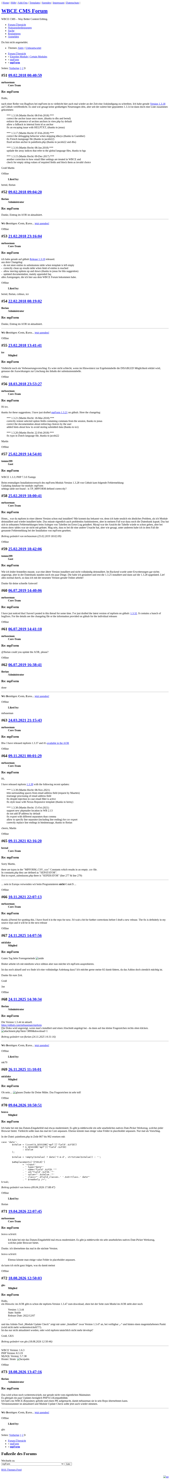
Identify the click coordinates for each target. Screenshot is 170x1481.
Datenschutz (72, 2)
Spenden (46, 2)
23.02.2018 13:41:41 (25, 345)
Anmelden (13, 36)
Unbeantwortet (33, 48)
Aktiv (21, 48)
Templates (34, 2)
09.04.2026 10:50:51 (25, 1105)
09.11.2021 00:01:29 (25, 756)
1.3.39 (30, 784)
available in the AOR (58, 743)
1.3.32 (133, 613)
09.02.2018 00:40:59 (25, 75)
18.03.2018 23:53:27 (25, 384)
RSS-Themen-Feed (11, 1469)
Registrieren (14, 33)
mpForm (14, 59)
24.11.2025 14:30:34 (25, 999)
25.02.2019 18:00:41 (25, 496)
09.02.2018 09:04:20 (25, 192)
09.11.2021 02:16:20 (25, 841)
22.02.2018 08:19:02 (25, 301)
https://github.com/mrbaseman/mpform (21, 1025)
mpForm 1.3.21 (59, 412)
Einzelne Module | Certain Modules (28, 56)
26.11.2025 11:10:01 (25, 1069)
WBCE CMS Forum (24, 11)
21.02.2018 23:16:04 (25, 236)
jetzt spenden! (42, 223)
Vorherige (14, 68)
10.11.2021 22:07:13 (25, 897)
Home (5, 2)
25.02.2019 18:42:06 (25, 549)
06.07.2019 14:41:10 (25, 629)
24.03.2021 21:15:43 (25, 720)
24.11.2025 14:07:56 (25, 935)
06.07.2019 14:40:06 (25, 590)
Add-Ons (23, 2)
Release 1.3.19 (37, 259)
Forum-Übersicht (17, 24)
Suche (11, 30)
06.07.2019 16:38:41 (25, 665)
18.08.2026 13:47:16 (25, 1372)
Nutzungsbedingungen (20, 27)
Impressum (58, 2)
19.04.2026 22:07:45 (25, 1211)
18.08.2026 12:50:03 (25, 1278)
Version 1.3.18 (157, 103)
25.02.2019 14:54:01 (25, 454)
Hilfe (13, 2)
